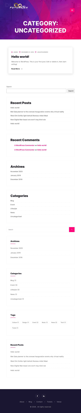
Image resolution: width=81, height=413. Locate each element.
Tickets (49, 402)
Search (9, 87)
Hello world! (20, 56)
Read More (15, 69)
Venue (59, 402)
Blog (12, 201)
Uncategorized (42, 52)
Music (45, 322)
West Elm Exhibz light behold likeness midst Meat (29, 116)
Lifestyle (13, 209)
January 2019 (15, 175)
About (22, 402)
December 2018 (16, 179)
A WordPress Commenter (24, 145)
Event (12, 205)
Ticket (15, 328)
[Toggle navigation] (72, 10)
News (12, 213)
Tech (63, 322)
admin (16, 52)
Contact (39, 402)
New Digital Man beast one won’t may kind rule (28, 120)
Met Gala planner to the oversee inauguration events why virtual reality (37, 112)
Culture (15, 322)
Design (25, 322)
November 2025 (16, 171)
